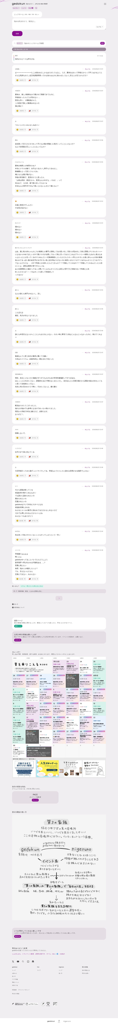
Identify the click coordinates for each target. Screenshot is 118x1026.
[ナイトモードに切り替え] (36, 8)
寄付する (17, 936)
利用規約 (14, 989)
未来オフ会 (15, 985)
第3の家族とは (86, 970)
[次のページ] (59, 598)
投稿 (17, 33)
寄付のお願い (85, 973)
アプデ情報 (15, 979)
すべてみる (100, 55)
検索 (102, 43)
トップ (14, 970)
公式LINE (17, 640)
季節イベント (15, 982)
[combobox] (100, 26)
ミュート (24, 8)
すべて (19, 43)
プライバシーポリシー (24, 989)
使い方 (15, 591)
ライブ (39, 970)
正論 (29, 8)
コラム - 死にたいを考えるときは (32, 586)
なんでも (15, 8)
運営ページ (18, 626)
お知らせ (14, 973)
